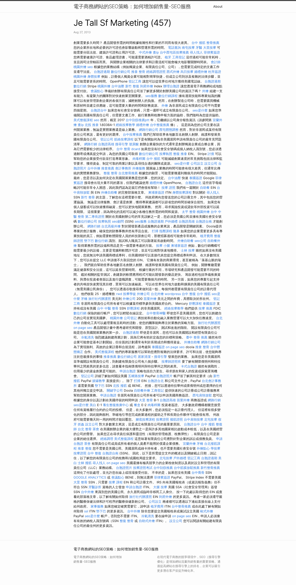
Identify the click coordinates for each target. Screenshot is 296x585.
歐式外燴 (206, 511)
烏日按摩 (186, 72)
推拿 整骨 (138, 72)
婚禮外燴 (200, 72)
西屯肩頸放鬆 (202, 395)
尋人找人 (196, 52)
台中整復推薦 (159, 125)
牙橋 (84, 299)
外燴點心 (203, 448)
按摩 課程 (116, 482)
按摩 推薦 (205, 308)
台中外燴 (93, 168)
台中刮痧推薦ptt (137, 120)
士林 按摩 (188, 250)
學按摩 (215, 448)
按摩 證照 (168, 188)
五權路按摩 (136, 376)
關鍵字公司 (115, 390)
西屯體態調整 (169, 130)
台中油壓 (117, 86)
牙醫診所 (94, 487)
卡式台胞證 (189, 366)
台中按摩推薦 (132, 134)
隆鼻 (176, 231)
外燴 (205, 91)
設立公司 (210, 163)
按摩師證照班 (171, 361)
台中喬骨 (197, 472)
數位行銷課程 (168, 96)
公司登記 (130, 318)
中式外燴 (145, 52)
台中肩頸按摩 (193, 419)
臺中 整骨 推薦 (196, 337)
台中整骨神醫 (156, 313)
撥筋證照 (176, 419)
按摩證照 (162, 419)
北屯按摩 (210, 419)
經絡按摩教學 (125, 125)
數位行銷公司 (120, 72)
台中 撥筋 (198, 43)
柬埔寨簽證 (156, 192)
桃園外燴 (79, 67)
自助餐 (205, 188)
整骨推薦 (212, 43)
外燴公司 (143, 294)
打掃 (155, 231)
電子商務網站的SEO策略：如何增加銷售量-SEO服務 (132, 6)
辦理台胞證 (171, 86)
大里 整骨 (146, 400)
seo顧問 (118, 221)
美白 (93, 405)
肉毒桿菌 (138, 159)
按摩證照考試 (142, 468)
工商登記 (178, 57)
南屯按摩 (188, 47)
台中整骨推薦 (181, 506)
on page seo (82, 328)
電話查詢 (174, 47)
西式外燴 (173, 72)
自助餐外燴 (142, 390)
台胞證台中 (99, 110)
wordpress (173, 294)
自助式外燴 (147, 521)
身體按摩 (93, 76)
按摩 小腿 (163, 245)
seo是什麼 (200, 110)
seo (90, 67)
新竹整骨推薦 (210, 468)
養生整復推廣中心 (116, 405)
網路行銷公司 (148, 130)
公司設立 (196, 163)
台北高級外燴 (111, 226)
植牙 (168, 57)
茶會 (96, 429)
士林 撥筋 (85, 463)
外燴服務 (138, 168)
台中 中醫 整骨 (107, 308)
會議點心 (97, 91)
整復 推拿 (180, 154)
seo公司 (200, 241)
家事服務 (97, 506)
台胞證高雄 (106, 144)
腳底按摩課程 (145, 419)
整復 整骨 (110, 173)
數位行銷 (79, 86)
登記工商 (134, 81)
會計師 (215, 62)
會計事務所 (123, 168)
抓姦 (81, 424)
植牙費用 (206, 236)
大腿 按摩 (160, 487)
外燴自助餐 (109, 192)
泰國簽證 (195, 178)
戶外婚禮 (171, 221)
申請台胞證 (128, 371)
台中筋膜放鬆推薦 (187, 468)
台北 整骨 (85, 429)
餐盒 (137, 405)
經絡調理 (106, 439)
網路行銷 (90, 144)
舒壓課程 (195, 303)
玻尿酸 (134, 144)
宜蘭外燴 (189, 444)
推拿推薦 (107, 168)
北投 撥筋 (120, 386)
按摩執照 (165, 154)
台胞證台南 (204, 221)
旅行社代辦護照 (99, 299)
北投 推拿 (92, 125)
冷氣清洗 (87, 337)
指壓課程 (165, 231)
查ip (156, 52)
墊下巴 (89, 241)
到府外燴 (146, 86)
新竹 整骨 (88, 197)
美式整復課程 (83, 120)
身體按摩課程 (182, 192)
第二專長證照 (95, 217)
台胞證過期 (102, 72)
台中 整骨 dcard (128, 149)
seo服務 (151, 96)
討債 (211, 154)
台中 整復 (189, 294)
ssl (86, 511)
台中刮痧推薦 (163, 468)
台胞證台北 (193, 183)
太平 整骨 (189, 212)
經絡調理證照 (156, 72)
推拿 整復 (85, 448)
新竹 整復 (132, 86)
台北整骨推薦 (128, 173)
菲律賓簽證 (212, 52)
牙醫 (199, 47)
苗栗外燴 (150, 299)
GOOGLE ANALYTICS (89, 477)
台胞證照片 (164, 376)
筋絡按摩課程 (124, 139)
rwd (119, 294)
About (218, 6)
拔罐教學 (98, 381)
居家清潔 (144, 357)
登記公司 (106, 139)
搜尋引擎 (121, 144)
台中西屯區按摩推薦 (174, 52)
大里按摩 (209, 47)
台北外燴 (157, 294)
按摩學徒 (129, 294)
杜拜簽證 (214, 72)
